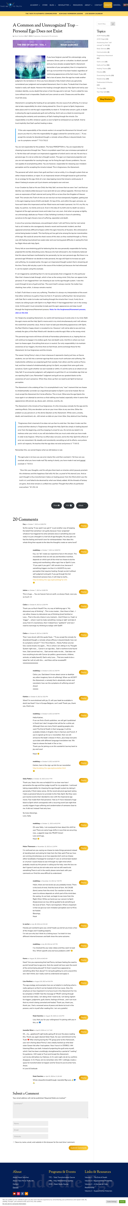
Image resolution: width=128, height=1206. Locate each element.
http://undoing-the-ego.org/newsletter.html (49, 768)
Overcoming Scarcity (104, 75)
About (87, 5)
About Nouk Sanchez (21, 1177)
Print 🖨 (57, 505)
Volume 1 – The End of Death (96, 1177)
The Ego (99, 88)
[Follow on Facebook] (22, 1193)
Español (117, 5)
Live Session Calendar (94, 14)
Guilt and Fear (101, 65)
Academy (34, 5)
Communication (102, 52)
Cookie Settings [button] (111, 1202)
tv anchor (26, 924)
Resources (78, 5)
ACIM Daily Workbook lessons (71, 14)
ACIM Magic (101, 39)
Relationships (101, 79)
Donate (108, 5)
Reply (83, 525)
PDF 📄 (69, 505)
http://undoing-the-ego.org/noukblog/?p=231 (50, 580)
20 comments (53, 36)
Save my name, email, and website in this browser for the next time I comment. (45, 1142)
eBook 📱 (82, 505)
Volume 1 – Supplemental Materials (98, 1181)
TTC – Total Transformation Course (62, 1177)
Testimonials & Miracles (104, 82)
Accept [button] (122, 1202)
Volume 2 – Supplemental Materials (98, 1191)
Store (45, 5)
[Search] (113, 24)
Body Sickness (101, 49)
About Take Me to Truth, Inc (23, 1181)
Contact (98, 5)
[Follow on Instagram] (18, 1193)
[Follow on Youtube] (14, 1193)
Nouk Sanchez (19, 36)
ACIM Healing (101, 36)
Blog (52, 5)
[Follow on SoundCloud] (26, 1193)
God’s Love (100, 62)
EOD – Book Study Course (58, 1184)
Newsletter (63, 5)
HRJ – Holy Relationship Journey (61, 1181)
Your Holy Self (101, 92)
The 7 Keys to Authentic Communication (41, 14)
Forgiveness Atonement (40, 36)
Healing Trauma (102, 69)
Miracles (99, 72)
